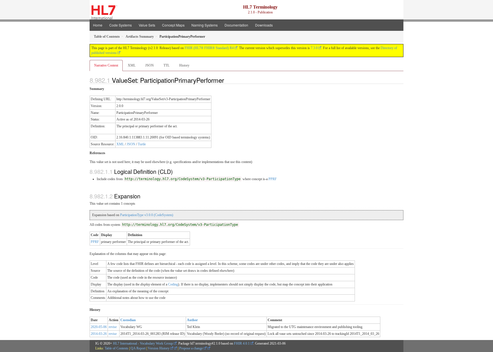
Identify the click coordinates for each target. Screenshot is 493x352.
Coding (173, 284)
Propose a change (191, 348)
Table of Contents (116, 348)
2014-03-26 (99, 334)
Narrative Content (106, 65)
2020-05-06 (99, 327)
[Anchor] (227, 80)
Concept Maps (173, 25)
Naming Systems (204, 25)
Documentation (236, 25)
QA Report (138, 348)
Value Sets (147, 25)
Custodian (128, 320)
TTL (166, 65)
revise (113, 327)
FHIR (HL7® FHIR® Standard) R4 (209, 48)
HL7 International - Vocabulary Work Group (143, 343)
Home (97, 25)
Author (192, 320)
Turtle (142, 144)
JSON (149, 65)
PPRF (272, 179)
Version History (159, 348)
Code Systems (120, 25)
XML (132, 65)
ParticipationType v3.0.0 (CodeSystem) (146, 215)
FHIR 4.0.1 (242, 343)
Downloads (264, 25)
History (184, 65)
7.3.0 (314, 48)
